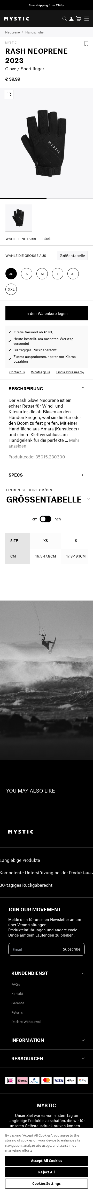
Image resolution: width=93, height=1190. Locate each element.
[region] (46, 1158)
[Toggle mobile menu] (88, 18)
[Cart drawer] (78, 18)
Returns (17, 1012)
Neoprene (12, 32)
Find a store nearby (70, 372)
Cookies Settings (46, 1183)
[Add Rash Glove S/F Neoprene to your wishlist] (86, 43)
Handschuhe (34, 32)
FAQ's (15, 984)
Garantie (17, 1003)
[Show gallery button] (8, 94)
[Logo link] (14, 19)
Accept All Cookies (46, 1160)
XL (73, 274)
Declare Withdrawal (26, 1022)
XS (11, 274)
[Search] (64, 18)
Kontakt (17, 994)
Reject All (46, 1172)
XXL (11, 289)
